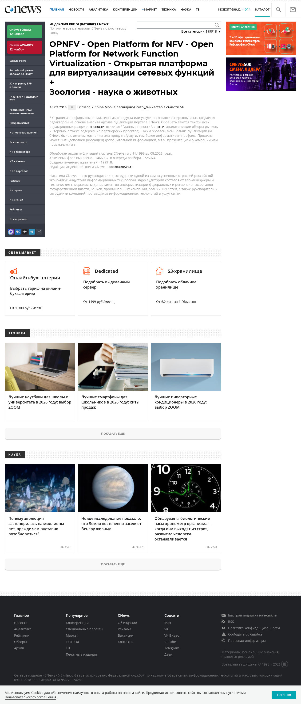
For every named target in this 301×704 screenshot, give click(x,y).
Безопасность (18, 142)
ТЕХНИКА (169, 9)
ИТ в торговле (18, 171)
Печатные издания (81, 654)
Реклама (124, 629)
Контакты (125, 641)
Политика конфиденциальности (254, 628)
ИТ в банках (17, 161)
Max (167, 622)
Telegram (171, 648)
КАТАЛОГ (262, 9)
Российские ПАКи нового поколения (21, 111)
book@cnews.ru (121, 166)
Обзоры (20, 641)
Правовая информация (247, 640)
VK (166, 629)
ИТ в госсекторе (19, 151)
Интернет (15, 190)
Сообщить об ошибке (245, 634)
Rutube (170, 641)
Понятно (284, 695)
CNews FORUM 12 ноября (20, 31)
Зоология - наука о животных (113, 92)
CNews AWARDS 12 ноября (21, 47)
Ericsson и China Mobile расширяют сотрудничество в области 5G (130, 107)
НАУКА (186, 9)
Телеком (14, 180)
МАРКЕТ (150, 9)
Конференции (77, 622)
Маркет (72, 635)
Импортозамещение (22, 132)
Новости (21, 622)
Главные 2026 (23, 98)
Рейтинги (15, 209)
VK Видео (171, 635)
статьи (159, 126)
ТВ (198, 9)
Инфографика (18, 219)
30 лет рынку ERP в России (20, 85)
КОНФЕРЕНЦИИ (125, 9)
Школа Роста (17, 60)
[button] (278, 10)
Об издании (127, 622)
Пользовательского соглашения (30, 697)
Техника (72, 641)
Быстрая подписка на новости (252, 615)
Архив (19, 648)
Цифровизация (19, 123)
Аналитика (98, 9)
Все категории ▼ (201, 31)
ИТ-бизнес (16, 200)
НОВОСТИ (76, 9)
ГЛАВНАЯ (56, 9)
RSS (231, 621)
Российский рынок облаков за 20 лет (21, 72)
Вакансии (125, 635)
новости (97, 126)
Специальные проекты (84, 629)
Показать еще (113, 433)
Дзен (168, 654)
